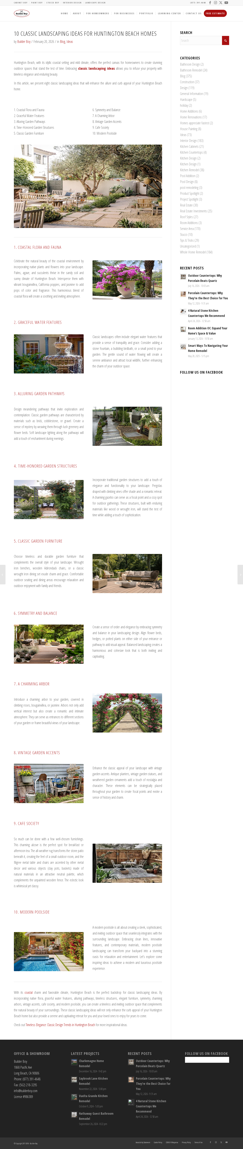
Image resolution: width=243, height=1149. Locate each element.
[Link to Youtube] (226, 2)
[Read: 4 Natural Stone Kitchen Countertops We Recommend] (183, 312)
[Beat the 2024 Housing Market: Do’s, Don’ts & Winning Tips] (240, 574)
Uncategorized (188, 246)
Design (184, 87)
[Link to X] (221, 2)
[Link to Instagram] (215, 2)
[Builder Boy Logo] (22, 13)
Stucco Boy (52, 2)
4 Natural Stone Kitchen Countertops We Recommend (151, 1106)
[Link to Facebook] (210, 2)
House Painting (188, 128)
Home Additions (189, 111)
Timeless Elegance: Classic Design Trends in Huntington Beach (61, 1024)
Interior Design (72, 2)
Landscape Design (95, 2)
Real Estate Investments (193, 211)
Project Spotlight (189, 199)
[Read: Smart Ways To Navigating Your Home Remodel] (183, 347)
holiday (184, 105)
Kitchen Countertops (191, 152)
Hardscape (186, 99)
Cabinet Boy (21, 2)
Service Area (187, 228)
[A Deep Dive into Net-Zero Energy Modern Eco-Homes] (3, 574)
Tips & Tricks (187, 240)
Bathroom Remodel (191, 70)
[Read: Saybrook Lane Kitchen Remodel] (74, 1079)
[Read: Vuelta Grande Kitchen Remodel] (74, 1097)
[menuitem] (22, 3)
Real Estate (186, 205)
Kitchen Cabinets (189, 146)
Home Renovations (191, 117)
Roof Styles (186, 216)
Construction (187, 81)
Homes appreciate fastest (194, 123)
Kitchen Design (188, 158)
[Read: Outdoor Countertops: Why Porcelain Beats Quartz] (183, 277)
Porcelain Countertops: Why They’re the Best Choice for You (153, 1083)
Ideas (70, 41)
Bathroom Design (190, 64)
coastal (29, 992)
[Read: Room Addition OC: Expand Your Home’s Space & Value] (183, 329)
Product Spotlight (189, 193)
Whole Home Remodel (193, 252)
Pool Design (187, 181)
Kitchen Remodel (189, 170)
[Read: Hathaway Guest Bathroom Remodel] (74, 1114)
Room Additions (189, 222)
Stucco (183, 234)
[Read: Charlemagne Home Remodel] (74, 1062)
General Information (191, 93)
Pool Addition (187, 175)
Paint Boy (37, 2)
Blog (62, 41)
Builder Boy (23, 41)
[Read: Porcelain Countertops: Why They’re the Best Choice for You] (183, 294)
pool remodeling (189, 187)
